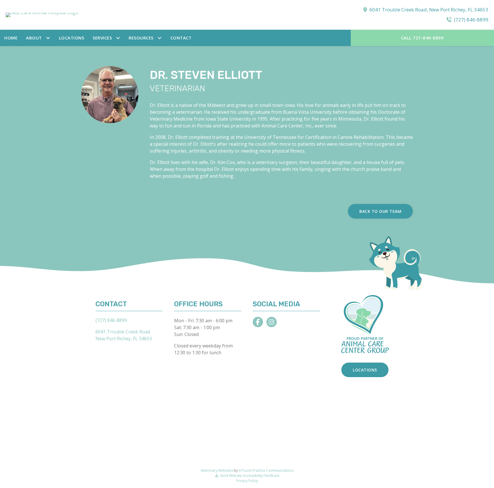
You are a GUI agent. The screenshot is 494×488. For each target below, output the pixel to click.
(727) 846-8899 (471, 19)
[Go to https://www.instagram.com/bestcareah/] (271, 322)
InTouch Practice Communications (266, 470)
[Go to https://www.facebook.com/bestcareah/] (258, 322)
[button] (38, 38)
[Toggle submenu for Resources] (160, 38)
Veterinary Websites (217, 470)
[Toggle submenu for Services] (118, 38)
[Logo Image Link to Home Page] (42, 14)
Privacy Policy (247, 480)
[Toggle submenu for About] (48, 38)
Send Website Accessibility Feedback (249, 475)
